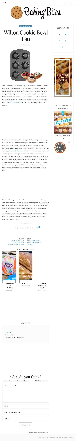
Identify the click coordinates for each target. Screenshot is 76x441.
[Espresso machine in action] (42, 267)
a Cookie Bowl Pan (15, 102)
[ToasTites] (25, 267)
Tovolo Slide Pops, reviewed (9, 285)
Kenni (8, 332)
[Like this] (38, 228)
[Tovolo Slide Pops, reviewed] (9, 267)
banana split (22, 86)
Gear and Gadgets (25, 26)
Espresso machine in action (42, 285)
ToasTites (25, 283)
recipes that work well (17, 151)
